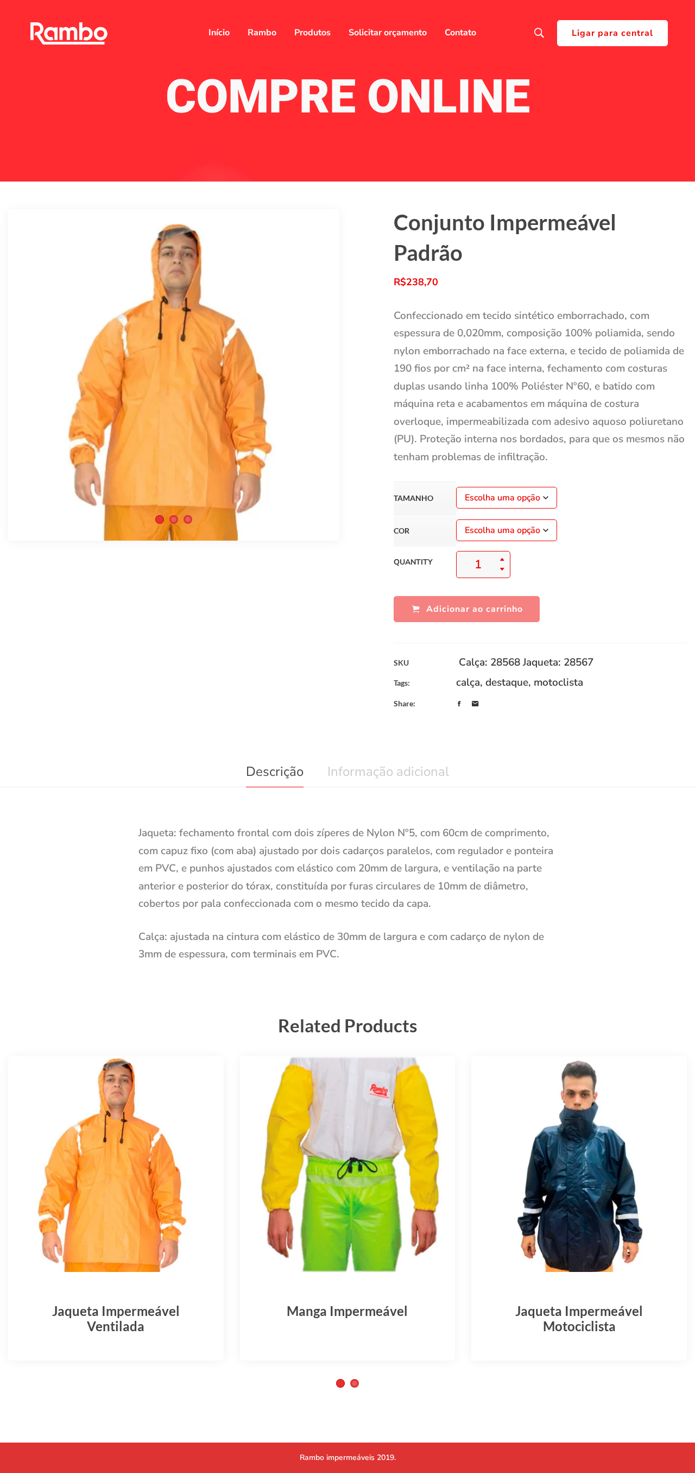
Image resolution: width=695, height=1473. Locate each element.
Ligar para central (612, 33)
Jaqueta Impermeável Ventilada (116, 1318)
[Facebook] (459, 704)
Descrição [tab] (275, 771)
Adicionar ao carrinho (474, 609)
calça (468, 682)
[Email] (475, 704)
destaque (506, 682)
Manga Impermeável (347, 1311)
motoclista (558, 682)
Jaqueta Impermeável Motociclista (579, 1318)
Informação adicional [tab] (388, 771)
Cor (401, 530)
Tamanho (413, 498)
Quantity (413, 562)
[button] (159, 519)
